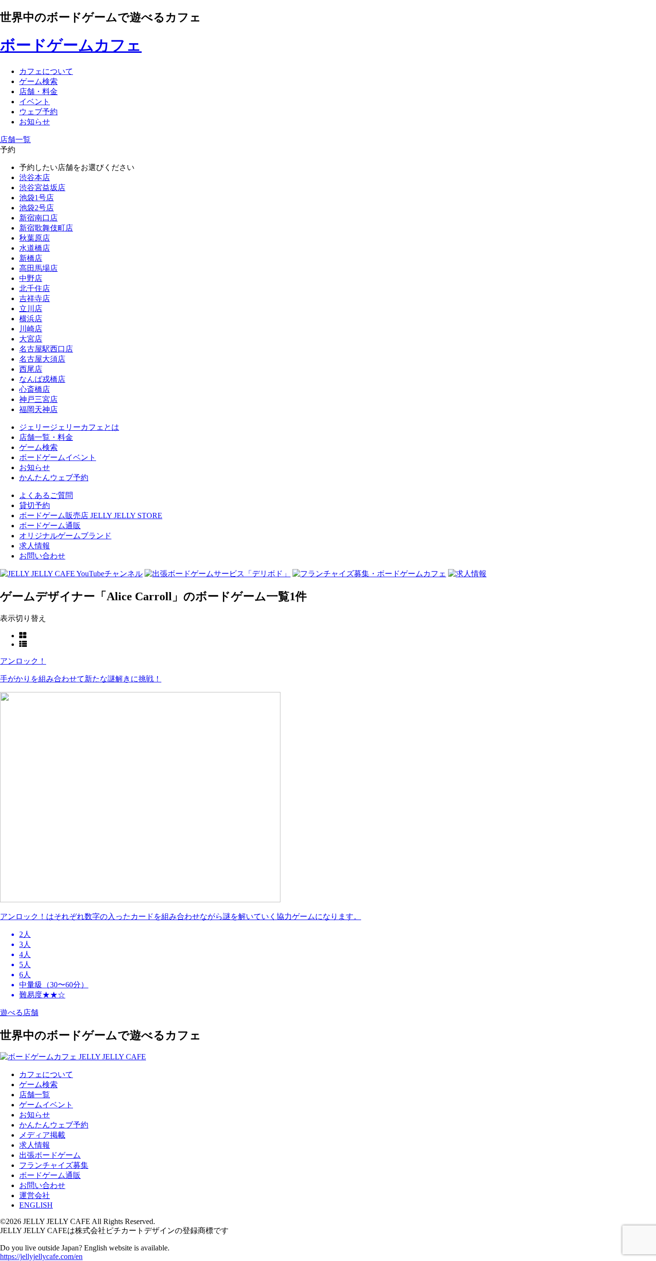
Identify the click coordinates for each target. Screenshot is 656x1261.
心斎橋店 (34, 389)
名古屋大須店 (42, 359)
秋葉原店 (34, 238)
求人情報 (34, 546)
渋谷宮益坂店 (42, 187)
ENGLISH (36, 1205)
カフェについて (46, 1074)
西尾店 (30, 369)
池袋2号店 (36, 208)
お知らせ (34, 1115)
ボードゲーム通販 (50, 525)
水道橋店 (34, 248)
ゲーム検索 (38, 1084)
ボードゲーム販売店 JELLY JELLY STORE (90, 515)
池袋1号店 (36, 198)
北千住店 (34, 288)
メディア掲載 (42, 1135)
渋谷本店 (34, 177)
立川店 (30, 308)
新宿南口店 (38, 218)
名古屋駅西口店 (46, 349)
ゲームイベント (46, 1105)
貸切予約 (34, 505)
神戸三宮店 (38, 399)
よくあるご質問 (46, 495)
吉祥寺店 (34, 298)
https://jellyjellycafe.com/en (41, 1256)
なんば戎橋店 (42, 379)
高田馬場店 (38, 268)
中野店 (30, 278)
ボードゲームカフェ (71, 45)
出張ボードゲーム (50, 1155)
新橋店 (30, 258)
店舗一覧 (34, 1095)
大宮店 (30, 339)
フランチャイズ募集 (53, 1165)
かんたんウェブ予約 (53, 1125)
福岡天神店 (38, 409)
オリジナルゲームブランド (65, 536)
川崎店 (30, 329)
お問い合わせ (42, 556)
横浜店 (30, 319)
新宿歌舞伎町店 (46, 228)
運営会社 (34, 1195)
